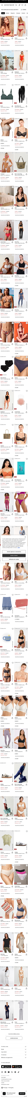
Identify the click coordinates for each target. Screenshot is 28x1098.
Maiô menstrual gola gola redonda (6, 413)
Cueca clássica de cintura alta (6, 277)
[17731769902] (27, 797)
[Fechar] (25, 537)
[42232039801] (13, 51)
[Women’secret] (9, 5)
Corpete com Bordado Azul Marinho (6, 684)
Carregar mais (14, 1038)
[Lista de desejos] (22, 5)
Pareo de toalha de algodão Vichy (6, 617)
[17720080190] (27, 187)
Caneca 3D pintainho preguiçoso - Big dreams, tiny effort (6, 650)
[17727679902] (13, 255)
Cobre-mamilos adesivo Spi (20, 413)
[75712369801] (13, 629)
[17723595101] (13, 697)
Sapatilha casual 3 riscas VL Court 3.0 (6, 785)
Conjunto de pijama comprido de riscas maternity (20, 1023)
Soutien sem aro (4, 718)
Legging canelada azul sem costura (20, 311)
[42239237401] (13, 221)
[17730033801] (27, 663)
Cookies (2, 1082)
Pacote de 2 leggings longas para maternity (20, 107)
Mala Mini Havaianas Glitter (20, 617)
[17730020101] (27, 425)
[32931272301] (13, 85)
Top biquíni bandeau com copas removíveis (20, 345)
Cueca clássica (18, 989)
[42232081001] (13, 663)
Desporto (13, 13)
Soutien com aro (4, 141)
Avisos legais (3, 1077)
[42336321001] (27, 289)
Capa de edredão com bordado (6, 209)
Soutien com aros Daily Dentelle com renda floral (20, 583)
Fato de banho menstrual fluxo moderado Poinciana (20, 73)
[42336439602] (13, 967)
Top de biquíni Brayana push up (6, 583)
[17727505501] (27, 391)
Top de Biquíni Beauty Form (6, 107)
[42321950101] (27, 221)
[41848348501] (27, 763)
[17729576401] (13, 459)
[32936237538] (27, 493)
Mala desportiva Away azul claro (6, 819)
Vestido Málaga (4, 73)
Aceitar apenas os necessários (14, 551)
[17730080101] (27, 119)
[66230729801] (13, 425)
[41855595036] (13, 763)
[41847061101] (13, 595)
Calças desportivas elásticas (20, 243)
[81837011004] (13, 1001)
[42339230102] (13, 357)
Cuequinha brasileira (19, 819)
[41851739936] (27, 831)
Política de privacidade (5, 1080)
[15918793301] (27, 933)
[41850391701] (13, 797)
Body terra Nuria (18, 955)
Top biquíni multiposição (6, 311)
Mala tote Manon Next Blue (20, 785)
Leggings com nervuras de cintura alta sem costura (6, 515)
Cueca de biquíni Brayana (6, 345)
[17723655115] (27, 697)
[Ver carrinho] (25, 5)
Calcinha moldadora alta (19, 379)
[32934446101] (13, 17)
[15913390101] (13, 391)
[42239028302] (27, 527)
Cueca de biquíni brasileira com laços (20, 515)
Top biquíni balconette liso (6, 39)
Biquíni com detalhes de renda (6, 175)
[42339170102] (27, 255)
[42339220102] (27, 629)
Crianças (18, 13)
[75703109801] (27, 459)
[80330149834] (13, 153)
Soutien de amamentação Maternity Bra (20, 209)
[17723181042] (27, 357)
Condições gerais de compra (6, 1079)
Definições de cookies (5, 1084)
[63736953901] (13, 187)
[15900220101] (13, 933)
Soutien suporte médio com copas (20, 277)
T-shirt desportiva (4, 955)
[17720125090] (13, 527)
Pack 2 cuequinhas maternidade (6, 379)
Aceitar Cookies (14, 555)
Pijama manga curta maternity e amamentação (6, 1023)
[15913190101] (27, 729)
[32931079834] (13, 323)
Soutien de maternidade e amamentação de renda (20, 650)
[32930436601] (27, 51)
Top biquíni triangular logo (6, 243)
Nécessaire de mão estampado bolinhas (6, 921)
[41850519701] (13, 899)
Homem (23, 13)
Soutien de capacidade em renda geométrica (6, 481)
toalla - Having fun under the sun (20, 481)
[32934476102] (27, 17)
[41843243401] (27, 153)
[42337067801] (13, 729)
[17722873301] (13, 119)
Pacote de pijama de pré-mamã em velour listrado (6, 989)
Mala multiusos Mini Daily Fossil (20, 175)
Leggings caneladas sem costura (6, 751)
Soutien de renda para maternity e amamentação (20, 921)
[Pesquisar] (16, 5)
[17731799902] (27, 967)
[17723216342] (13, 865)
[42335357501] (13, 493)
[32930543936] (13, 289)
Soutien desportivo (19, 751)
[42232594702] (27, 1001)
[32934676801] (27, 323)
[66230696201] (13, 831)
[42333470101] (27, 85)
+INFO (18, 547)
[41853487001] (27, 595)
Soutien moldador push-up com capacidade (20, 141)
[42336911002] (27, 899)
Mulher (7, 13)
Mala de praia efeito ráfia (6, 447)
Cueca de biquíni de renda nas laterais (20, 39)
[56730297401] (27, 865)
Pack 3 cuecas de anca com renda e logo (20, 887)
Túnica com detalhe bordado (6, 853)
